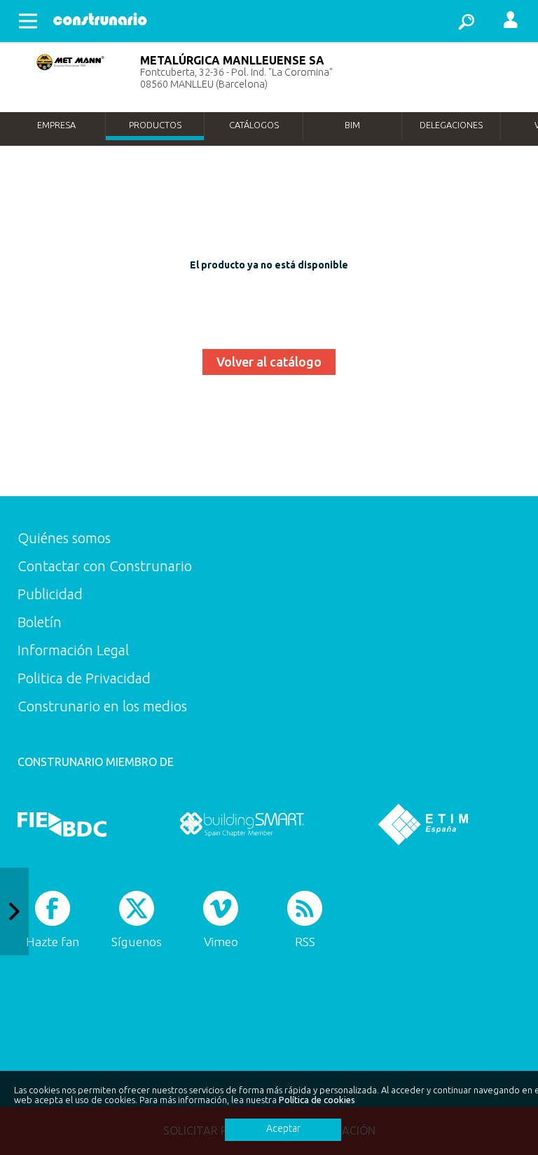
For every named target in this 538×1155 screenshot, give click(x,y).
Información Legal (73, 650)
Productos (155, 125)
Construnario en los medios (102, 706)
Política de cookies (317, 1100)
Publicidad (50, 594)
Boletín (40, 622)
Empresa (56, 125)
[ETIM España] (423, 824)
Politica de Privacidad (84, 678)
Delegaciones (451, 125)
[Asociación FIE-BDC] (62, 824)
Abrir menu (28, 21)
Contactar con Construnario (105, 566)
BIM (352, 125)
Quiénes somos (64, 538)
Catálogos (254, 125)
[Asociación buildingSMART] (242, 824)
